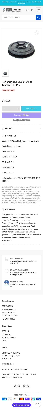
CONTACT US (7, 306)
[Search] (38, 17)
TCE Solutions (24, 395)
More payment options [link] (21, 120)
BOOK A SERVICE (9, 337)
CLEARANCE (7, 334)
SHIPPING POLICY (9, 309)
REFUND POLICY (8, 319)
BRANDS (5, 331)
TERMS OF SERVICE (10, 316)
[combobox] (21, 17)
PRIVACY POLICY (8, 312)
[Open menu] (38, 10)
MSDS (4, 341)
